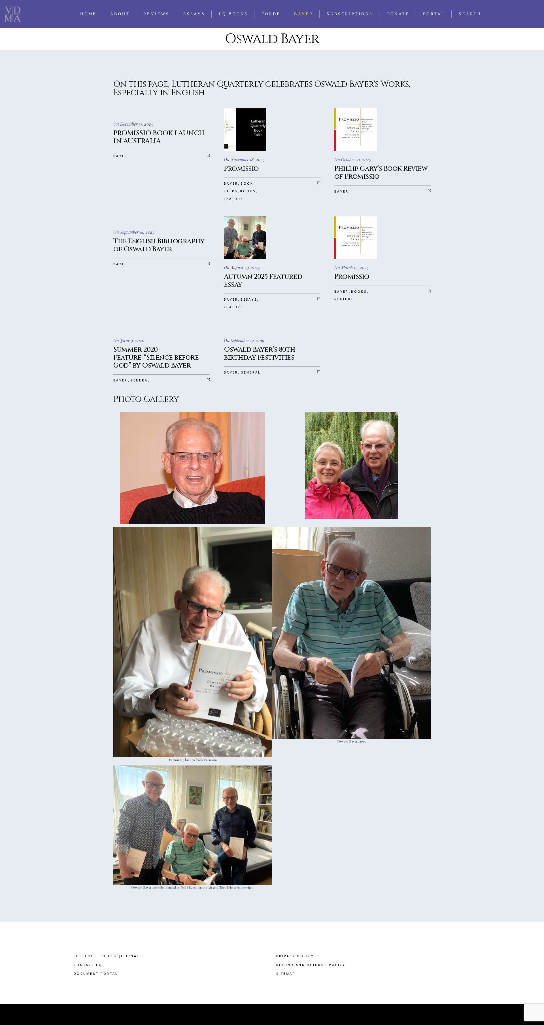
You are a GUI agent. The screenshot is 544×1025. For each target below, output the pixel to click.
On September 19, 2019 (244, 340)
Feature (233, 199)
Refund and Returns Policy (311, 965)
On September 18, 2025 (133, 232)
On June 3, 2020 (128, 340)
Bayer (120, 156)
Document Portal (96, 973)
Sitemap (286, 973)
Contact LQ (88, 965)
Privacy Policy (295, 956)
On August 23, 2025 (242, 267)
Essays (249, 299)
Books (248, 191)
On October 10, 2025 (352, 159)
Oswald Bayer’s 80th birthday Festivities (259, 353)
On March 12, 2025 (351, 267)
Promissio (241, 168)
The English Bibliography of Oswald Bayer (158, 245)
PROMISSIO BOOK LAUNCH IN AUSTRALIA (159, 137)
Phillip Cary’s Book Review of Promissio (381, 172)
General (140, 380)
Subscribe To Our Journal (106, 956)
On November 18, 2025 (244, 159)
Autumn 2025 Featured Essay (263, 280)
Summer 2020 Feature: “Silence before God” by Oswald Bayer (156, 357)
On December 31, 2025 (133, 124)
